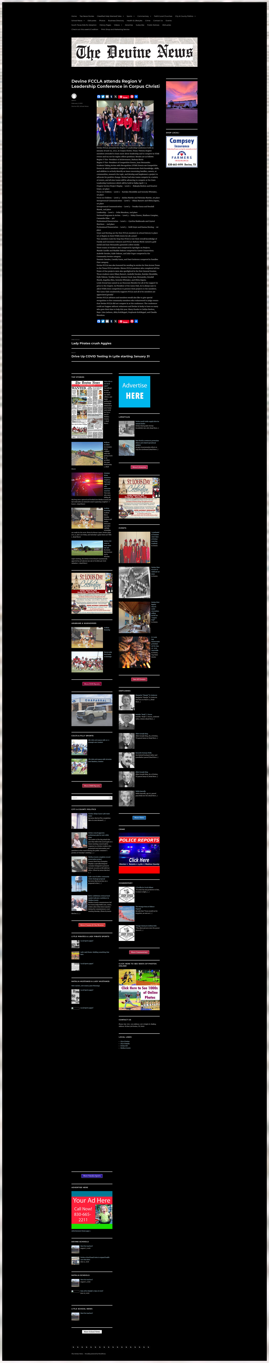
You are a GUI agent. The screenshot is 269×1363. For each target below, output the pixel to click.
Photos (102, 21)
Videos (117, 25)
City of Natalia (125, 1044)
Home (74, 16)
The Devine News (77, 1354)
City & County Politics (184, 16)
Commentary (143, 16)
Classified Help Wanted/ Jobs (109, 16)
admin (73, 100)
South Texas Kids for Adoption (84, 25)
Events (169, 21)
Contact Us (158, 21)
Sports (129, 16)
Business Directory (116, 21)
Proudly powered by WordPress (95, 1354)
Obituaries (92, 21)
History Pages (105, 25)
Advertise (129, 25)
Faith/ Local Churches (163, 16)
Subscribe (140, 25)
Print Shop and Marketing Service (115, 29)
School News (76, 21)
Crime (147, 21)
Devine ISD (75, 106)
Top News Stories (87, 16)
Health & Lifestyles (134, 21)
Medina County (125, 1048)
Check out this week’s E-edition (84, 29)
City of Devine (125, 1041)
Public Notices (153, 25)
